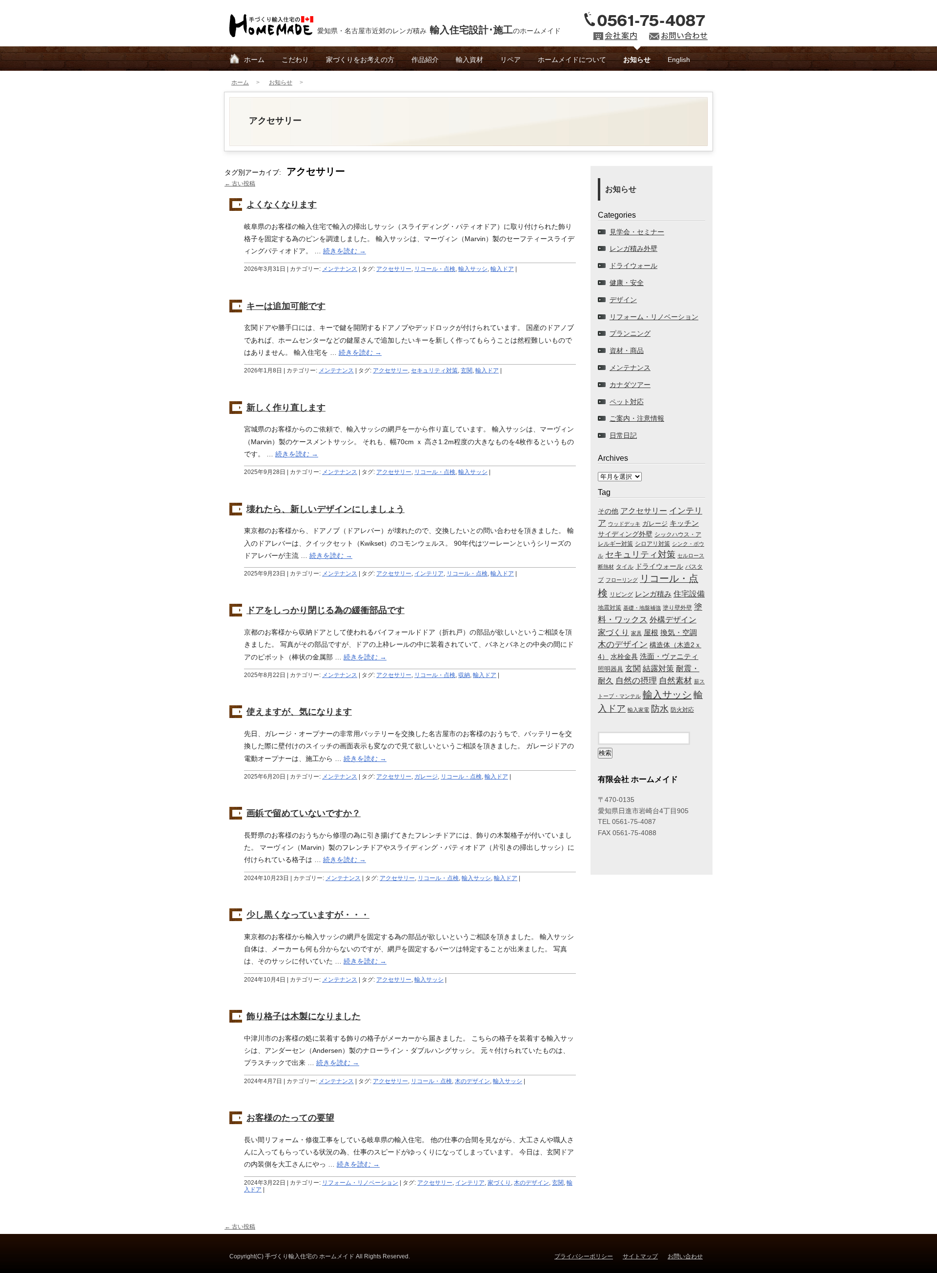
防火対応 (682, 709)
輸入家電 (638, 710)
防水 (660, 708)
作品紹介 (425, 59)
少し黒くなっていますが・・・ (307, 915)
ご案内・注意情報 (637, 418)
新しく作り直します (286, 407)
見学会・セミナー (637, 232)
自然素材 (675, 680)
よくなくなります (281, 204)
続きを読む (344, 251)
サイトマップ (640, 1256)
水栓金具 (624, 656)
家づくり (499, 1182)
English (679, 59)
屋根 (651, 632)
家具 (636, 633)
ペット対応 (627, 402)
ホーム (254, 59)
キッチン (684, 523)
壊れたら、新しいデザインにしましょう (325, 509)
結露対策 (658, 668)
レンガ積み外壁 (633, 248)
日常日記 (623, 435)
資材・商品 (627, 350)
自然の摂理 (636, 680)
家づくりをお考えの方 (360, 59)
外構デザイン (673, 620)
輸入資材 (469, 59)
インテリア (429, 573)
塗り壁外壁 (677, 607)
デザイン (623, 300)
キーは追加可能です (286, 306)
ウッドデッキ (624, 524)
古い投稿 (239, 183)
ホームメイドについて (572, 59)
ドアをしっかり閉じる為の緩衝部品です (325, 610)
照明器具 (610, 669)
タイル (624, 566)
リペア (510, 59)
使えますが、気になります (299, 712)
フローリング (622, 580)
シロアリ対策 (652, 543)
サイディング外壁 (625, 534)
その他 (608, 511)
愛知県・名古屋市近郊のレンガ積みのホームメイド (439, 29)
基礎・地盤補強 (642, 608)
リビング (621, 594)
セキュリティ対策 (434, 370)
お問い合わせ (685, 1256)
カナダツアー (630, 385)
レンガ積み (653, 594)
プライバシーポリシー (583, 1256)
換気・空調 (678, 632)
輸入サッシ (473, 269)
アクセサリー (393, 269)
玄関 (466, 370)
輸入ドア (502, 269)
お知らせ (637, 59)
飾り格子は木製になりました (303, 1016)
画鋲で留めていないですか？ (303, 813)
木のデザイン (472, 1081)
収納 (464, 675)
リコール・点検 (434, 269)
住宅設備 (689, 594)
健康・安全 (627, 283)
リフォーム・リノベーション (360, 1182)
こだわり (295, 59)
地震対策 (609, 607)
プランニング (630, 333)
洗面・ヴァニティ (669, 656)
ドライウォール (633, 265)
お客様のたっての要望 (290, 1118)
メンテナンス (339, 269)
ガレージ (426, 776)
